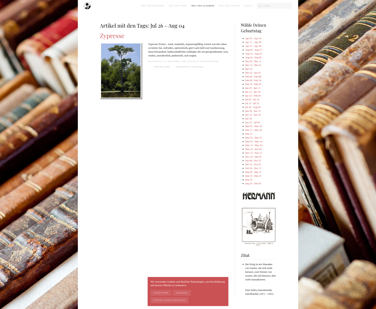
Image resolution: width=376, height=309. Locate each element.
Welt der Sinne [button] (178, 6)
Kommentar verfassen (189, 67)
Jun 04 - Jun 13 (253, 110)
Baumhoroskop (209, 61)
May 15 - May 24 (253, 145)
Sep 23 (248, 179)
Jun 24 (248, 118)
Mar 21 (249, 133)
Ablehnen (182, 293)
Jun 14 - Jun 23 (253, 114)
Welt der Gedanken (152, 6)
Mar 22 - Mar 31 (253, 137)
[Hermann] (258, 195)
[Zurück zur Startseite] (87, 6)
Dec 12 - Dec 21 (253, 65)
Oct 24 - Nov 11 (253, 168)
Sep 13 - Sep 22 (253, 175)
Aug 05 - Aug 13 (253, 49)
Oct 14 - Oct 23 (253, 164)
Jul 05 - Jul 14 (252, 99)
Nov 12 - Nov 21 (253, 152)
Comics (248, 6)
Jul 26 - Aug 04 (253, 107)
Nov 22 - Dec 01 (253, 156)
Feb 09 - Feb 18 (253, 80)
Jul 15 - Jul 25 (252, 103)
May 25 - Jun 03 (253, 149)
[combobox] (274, 6)
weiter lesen (162, 67)
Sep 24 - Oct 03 (253, 183)
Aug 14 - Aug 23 (253, 53)
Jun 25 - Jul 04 (252, 122)
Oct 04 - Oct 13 (253, 160)
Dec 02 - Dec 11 (253, 61)
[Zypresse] (121, 70)
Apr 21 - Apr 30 (253, 46)
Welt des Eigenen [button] (229, 6)
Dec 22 (248, 68)
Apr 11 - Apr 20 (253, 42)
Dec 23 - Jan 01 (253, 72)
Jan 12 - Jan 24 (252, 91)
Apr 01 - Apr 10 (253, 38)
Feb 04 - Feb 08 (253, 76)
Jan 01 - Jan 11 (252, 88)
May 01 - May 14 (253, 141)
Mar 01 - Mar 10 (253, 126)
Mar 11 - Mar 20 (253, 130)
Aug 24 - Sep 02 (253, 57)
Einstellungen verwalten (169, 300)
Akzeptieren (161, 293)
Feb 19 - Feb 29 (253, 84)
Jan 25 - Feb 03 (253, 95)
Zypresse (112, 35)
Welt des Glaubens (202, 6)
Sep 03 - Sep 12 (253, 172)
